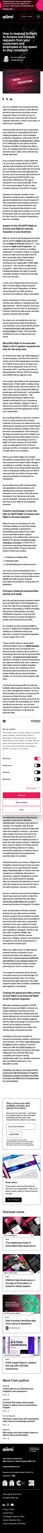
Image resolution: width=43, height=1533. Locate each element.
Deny (21, 810)
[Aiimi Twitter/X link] (7, 99)
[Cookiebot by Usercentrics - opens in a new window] (30, 721)
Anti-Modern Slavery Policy (13, 1516)
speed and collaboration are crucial (18, 901)
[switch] (37, 765)
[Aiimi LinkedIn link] (11, 99)
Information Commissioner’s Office (24, 141)
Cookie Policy (8, 1513)
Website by (7, 1476)
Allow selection (22, 802)
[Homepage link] (8, 16)
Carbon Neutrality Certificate (14, 1524)
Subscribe (14, 1134)
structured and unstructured (25, 657)
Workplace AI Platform (28, 1073)
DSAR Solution (25, 1047)
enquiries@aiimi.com (11, 1467)
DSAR (5, 579)
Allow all (21, 795)
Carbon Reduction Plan (12, 1520)
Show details (31, 788)
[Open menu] (38, 17)
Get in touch (13, 1200)
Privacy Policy (29, 1145)
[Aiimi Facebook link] (3, 99)
